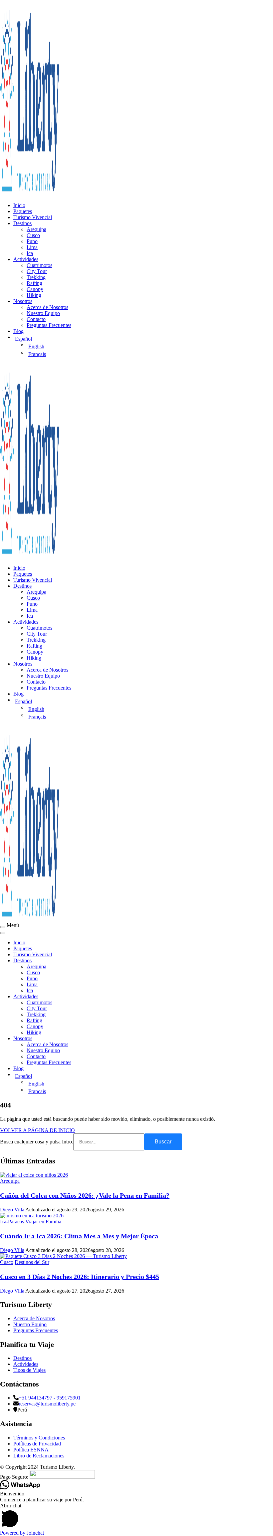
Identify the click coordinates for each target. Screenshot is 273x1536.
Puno (32, 241)
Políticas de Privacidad (37, 1443)
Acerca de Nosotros (47, 307)
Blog (18, 331)
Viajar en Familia (43, 1221)
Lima (32, 247)
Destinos (22, 223)
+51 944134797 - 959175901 (50, 1397)
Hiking (34, 295)
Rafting (34, 283)
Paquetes (22, 211)
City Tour (37, 271)
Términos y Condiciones (39, 1437)
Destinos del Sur (32, 1262)
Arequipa (36, 229)
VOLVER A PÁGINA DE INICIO (37, 1130)
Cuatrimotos (39, 265)
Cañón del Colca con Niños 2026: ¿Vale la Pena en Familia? (84, 1195)
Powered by (22, 1533)
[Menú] (2, 927)
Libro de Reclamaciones (38, 1455)
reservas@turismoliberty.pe (47, 1403)
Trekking (36, 277)
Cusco (33, 235)
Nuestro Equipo (43, 313)
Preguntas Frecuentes (49, 325)
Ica (30, 253)
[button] (136, 1516)
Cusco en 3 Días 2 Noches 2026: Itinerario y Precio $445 (79, 1276)
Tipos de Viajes (29, 1370)
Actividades (25, 259)
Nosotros (22, 301)
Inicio (19, 205)
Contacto (36, 319)
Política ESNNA (31, 1449)
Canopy (35, 289)
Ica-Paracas (12, 1221)
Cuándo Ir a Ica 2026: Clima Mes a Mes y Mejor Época (79, 1236)
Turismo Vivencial (32, 217)
